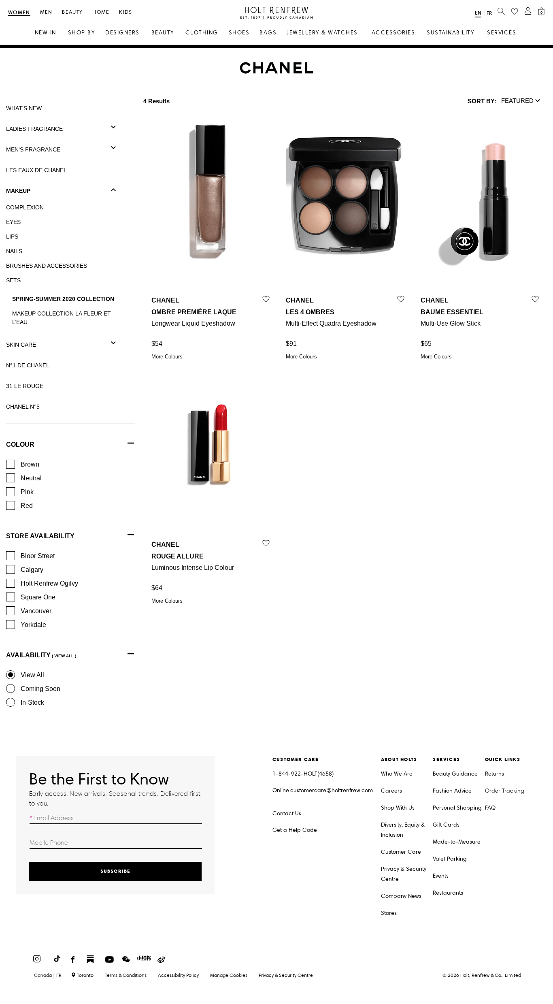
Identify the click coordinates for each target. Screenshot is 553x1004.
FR (489, 13)
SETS (13, 280)
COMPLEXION (25, 207)
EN (478, 12)
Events (441, 875)
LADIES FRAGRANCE (34, 129)
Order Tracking (504, 790)
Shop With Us (398, 807)
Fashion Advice (452, 790)
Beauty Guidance (455, 773)
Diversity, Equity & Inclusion (403, 829)
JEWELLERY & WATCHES (322, 32)
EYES (13, 222)
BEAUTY (162, 32)
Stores (389, 913)
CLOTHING (201, 32)
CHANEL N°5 (23, 406)
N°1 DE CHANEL (27, 365)
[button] (520, 101)
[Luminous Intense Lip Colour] (210, 443)
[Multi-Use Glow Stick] (480, 198)
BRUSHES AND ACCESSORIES (46, 265)
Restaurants (448, 892)
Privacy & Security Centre (403, 873)
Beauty (72, 12)
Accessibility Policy (178, 975)
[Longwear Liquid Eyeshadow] (210, 198)
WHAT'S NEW (24, 108)
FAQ (490, 807)
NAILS (14, 251)
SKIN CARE (21, 344)
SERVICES (501, 32)
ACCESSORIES (393, 32)
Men (46, 12)
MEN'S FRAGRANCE (33, 149)
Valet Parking (450, 858)
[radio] (10, 674)
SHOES (239, 32)
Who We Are (397, 773)
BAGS (267, 32)
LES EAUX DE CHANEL (36, 170)
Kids (125, 12)
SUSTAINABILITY (450, 32)
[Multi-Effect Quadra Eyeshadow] (345, 198)
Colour (20, 444)
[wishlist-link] (514, 11)
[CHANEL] (276, 71)
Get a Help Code (294, 830)
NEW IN (45, 32)
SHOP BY (81, 32)
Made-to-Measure (457, 841)
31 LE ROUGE (24, 386)
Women (19, 13)
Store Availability (40, 536)
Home (100, 12)
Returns (494, 773)
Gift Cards (446, 824)
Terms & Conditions (126, 975)
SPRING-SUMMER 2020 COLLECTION (63, 299)
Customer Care (401, 851)
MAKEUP (18, 191)
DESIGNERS (122, 32)
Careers (391, 790)
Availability (41, 655)
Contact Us (286, 813)
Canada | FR (48, 975)
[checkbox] (10, 464)
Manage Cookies (228, 975)
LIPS (12, 236)
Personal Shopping (457, 807)
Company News (401, 896)
